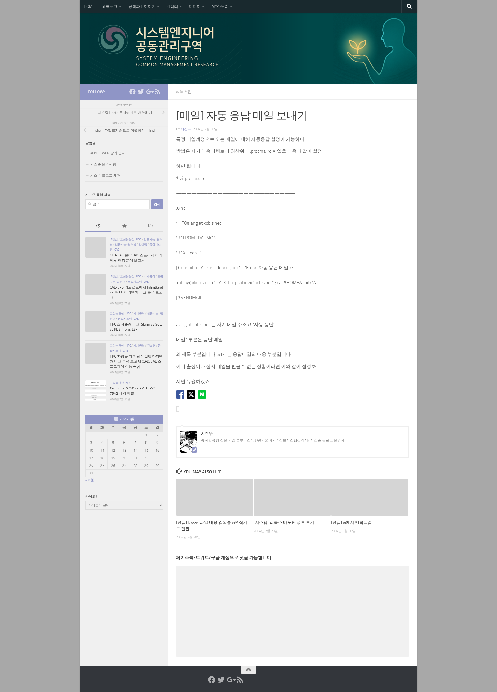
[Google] (149, 92)
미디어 (195, 6)
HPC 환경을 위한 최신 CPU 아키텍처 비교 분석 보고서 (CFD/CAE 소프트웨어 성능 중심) (136, 361)
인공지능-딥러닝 (125, 244)
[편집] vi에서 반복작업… (353, 522)
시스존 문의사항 (103, 164)
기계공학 (149, 276)
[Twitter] (141, 92)
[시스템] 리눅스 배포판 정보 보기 (284, 522)
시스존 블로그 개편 (105, 175)
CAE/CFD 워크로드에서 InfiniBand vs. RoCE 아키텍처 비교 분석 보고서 (136, 292)
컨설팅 (142, 244)
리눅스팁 (184, 92)
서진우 (186, 129)
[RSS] (157, 92)
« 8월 (89, 480)
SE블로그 (110, 6)
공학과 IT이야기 (142, 6)
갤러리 (172, 6)
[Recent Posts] (98, 226)
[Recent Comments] (150, 226)
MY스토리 (220, 6)
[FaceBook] (132, 92)
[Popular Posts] (124, 226)
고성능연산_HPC (130, 239)
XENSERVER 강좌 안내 (108, 153)
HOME (89, 6)
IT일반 (114, 239)
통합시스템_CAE (138, 281)
